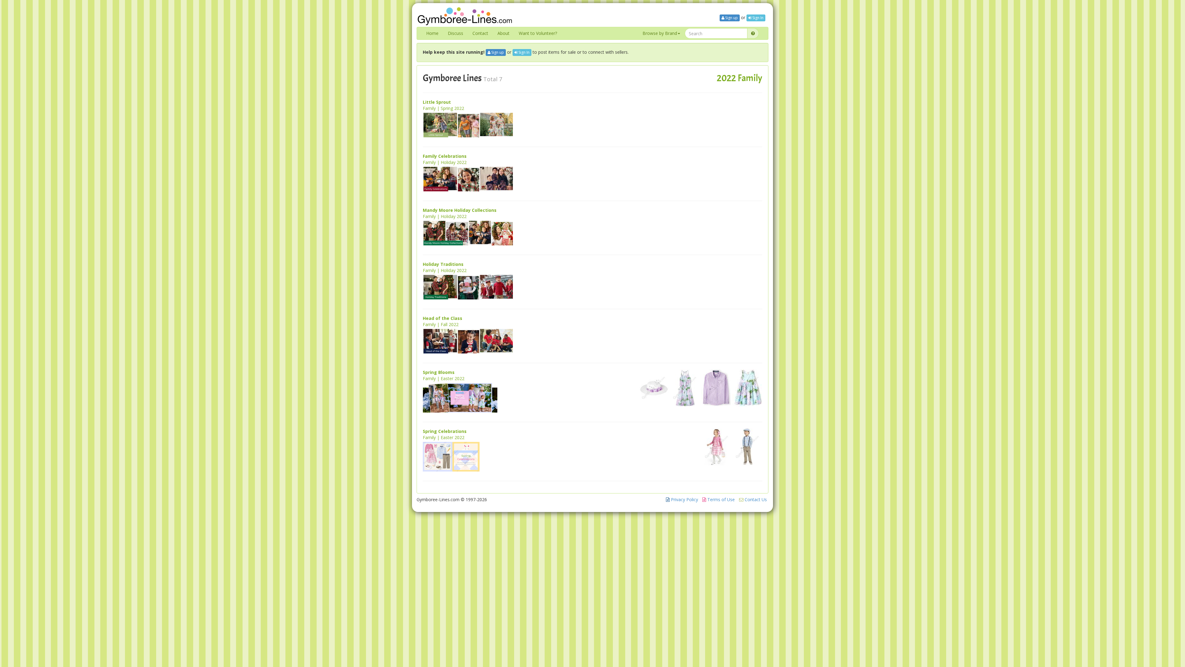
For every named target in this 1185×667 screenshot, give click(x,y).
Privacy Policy (684, 499)
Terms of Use (720, 499)
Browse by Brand (659, 33)
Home (432, 33)
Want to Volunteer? (538, 33)
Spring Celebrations (445, 431)
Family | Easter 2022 (443, 378)
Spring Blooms (439, 372)
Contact (480, 33)
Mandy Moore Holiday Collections (460, 210)
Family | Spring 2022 (443, 108)
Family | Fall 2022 (441, 324)
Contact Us (755, 499)
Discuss (455, 33)
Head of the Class (442, 318)
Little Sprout (437, 102)
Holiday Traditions (443, 264)
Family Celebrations (445, 156)
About (503, 33)
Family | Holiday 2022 (445, 162)
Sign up (731, 17)
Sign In (757, 17)
